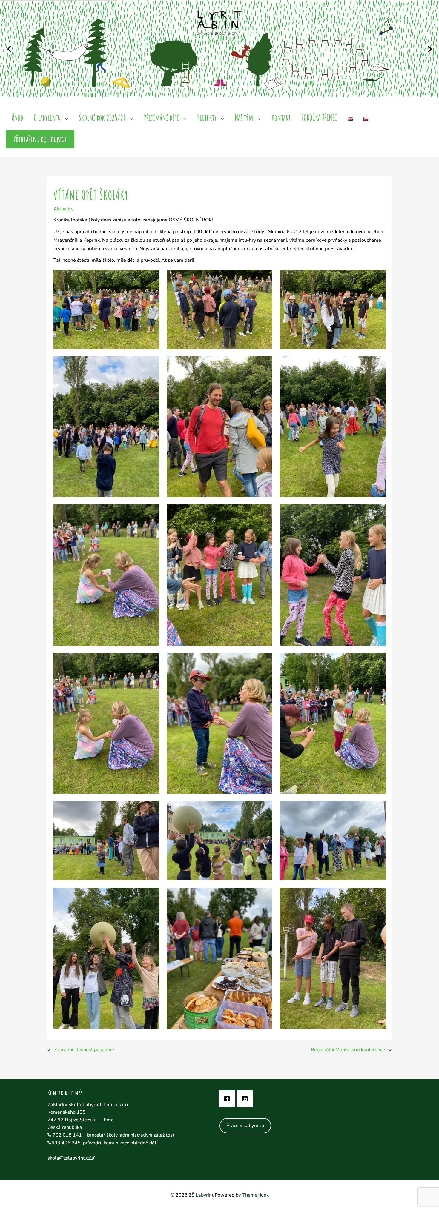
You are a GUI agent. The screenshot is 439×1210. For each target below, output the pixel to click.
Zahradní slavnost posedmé (84, 1049)
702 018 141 (68, 1135)
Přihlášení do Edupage (40, 139)
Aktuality (63, 209)
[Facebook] (228, 1098)
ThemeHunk (255, 1195)
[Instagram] (246, 1098)
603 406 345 (66, 1143)
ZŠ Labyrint (201, 1195)
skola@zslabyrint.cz (68, 1158)
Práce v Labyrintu (245, 1125)
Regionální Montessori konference (348, 1049)
